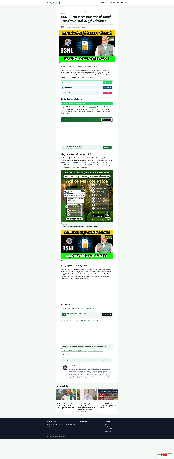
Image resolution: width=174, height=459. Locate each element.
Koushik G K (68, 26)
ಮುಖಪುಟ (63, 11)
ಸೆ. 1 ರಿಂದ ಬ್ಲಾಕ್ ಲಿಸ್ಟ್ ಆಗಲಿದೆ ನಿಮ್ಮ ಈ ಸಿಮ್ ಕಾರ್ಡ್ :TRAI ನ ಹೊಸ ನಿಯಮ (80, 320)
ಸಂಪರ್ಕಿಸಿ (107, 427)
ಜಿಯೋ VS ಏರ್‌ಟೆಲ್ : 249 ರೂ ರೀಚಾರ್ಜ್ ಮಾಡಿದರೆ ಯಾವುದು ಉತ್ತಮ (78, 308)
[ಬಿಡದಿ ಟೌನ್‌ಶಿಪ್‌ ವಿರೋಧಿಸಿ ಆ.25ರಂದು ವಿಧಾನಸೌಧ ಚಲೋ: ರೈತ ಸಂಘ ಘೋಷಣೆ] (66, 394)
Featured (67, 11)
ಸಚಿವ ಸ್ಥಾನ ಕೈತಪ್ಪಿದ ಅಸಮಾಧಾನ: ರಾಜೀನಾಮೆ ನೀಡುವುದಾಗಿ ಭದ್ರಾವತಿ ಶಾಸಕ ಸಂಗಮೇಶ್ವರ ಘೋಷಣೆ (84, 347)
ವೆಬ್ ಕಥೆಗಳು (120, 2)
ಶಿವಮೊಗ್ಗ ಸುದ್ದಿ (104, 2)
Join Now (108, 82)
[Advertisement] (87, 133)
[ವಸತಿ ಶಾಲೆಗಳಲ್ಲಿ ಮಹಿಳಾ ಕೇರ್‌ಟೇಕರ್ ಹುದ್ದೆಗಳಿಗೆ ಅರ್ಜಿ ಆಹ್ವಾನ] (108, 394)
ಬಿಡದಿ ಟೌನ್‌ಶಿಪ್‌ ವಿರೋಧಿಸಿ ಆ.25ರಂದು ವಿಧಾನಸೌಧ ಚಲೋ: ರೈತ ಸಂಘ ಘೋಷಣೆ (80, 226)
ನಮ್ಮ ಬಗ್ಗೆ (107, 424)
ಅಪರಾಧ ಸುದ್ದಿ (112, 2)
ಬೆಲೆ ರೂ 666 (92, 107)
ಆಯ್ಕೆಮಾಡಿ (107, 147)
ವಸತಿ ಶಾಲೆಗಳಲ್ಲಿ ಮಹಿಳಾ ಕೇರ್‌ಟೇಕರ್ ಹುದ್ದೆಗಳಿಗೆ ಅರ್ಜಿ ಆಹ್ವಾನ (107, 406)
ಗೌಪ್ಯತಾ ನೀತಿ (108, 431)
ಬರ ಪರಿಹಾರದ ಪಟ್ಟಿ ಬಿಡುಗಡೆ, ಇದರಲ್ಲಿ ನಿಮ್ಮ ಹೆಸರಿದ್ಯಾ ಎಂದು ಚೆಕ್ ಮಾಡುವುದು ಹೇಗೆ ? (82, 351)
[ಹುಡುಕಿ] (126, 2)
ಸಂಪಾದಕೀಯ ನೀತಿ (109, 429)
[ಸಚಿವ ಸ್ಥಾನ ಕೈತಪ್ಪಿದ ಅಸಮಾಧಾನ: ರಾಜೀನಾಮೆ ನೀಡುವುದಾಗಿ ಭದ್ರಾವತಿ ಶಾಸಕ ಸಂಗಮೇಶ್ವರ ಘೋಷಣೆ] (87, 394)
